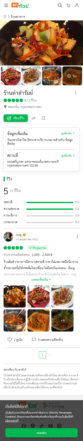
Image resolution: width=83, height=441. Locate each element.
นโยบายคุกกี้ (11, 421)
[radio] (5, 100)
